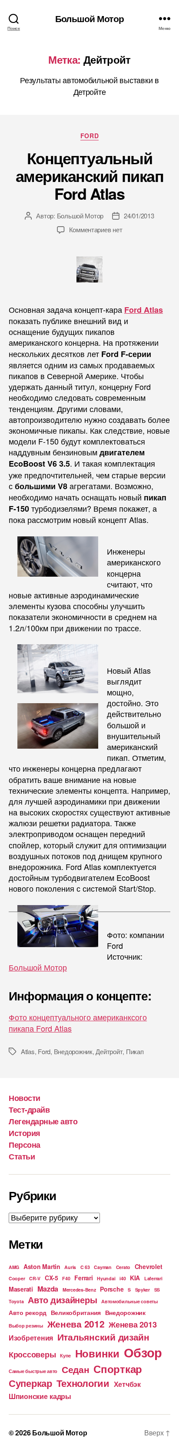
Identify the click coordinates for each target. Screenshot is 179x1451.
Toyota (16, 1301)
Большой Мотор (89, 18)
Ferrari (83, 1277)
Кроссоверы (32, 1354)
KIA (135, 1277)
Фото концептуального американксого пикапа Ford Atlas (78, 1022)
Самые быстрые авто (33, 1371)
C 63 (85, 1267)
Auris (70, 1267)
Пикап (135, 1051)
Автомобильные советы (129, 1301)
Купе (65, 1355)
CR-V (34, 1278)
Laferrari (153, 1278)
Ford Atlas (143, 309)
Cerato (123, 1267)
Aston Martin (41, 1266)
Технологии (82, 1383)
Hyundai (106, 1278)
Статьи (22, 1156)
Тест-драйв (29, 1109)
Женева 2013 (132, 1324)
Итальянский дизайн (103, 1336)
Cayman (102, 1267)
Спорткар (117, 1368)
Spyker (142, 1289)
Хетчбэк (127, 1384)
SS (157, 1289)
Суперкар (30, 1383)
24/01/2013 (139, 215)
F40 (66, 1278)
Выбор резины (26, 1325)
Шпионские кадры (40, 1396)
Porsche (111, 1289)
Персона (24, 1144)
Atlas (28, 1051)
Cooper (17, 1278)
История (24, 1133)
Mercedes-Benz (79, 1289)
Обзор (143, 1352)
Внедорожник (73, 1051)
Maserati (21, 1289)
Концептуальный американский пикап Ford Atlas (89, 175)
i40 (122, 1278)
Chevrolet (148, 1266)
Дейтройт (109, 1051)
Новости (24, 1098)
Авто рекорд (27, 1312)
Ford (89, 136)
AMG (14, 1267)
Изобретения (31, 1338)
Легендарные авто (43, 1121)
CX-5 (51, 1277)
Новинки (97, 1353)
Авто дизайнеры (62, 1300)
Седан (76, 1369)
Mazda (48, 1289)
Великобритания (76, 1312)
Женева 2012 (76, 1323)
